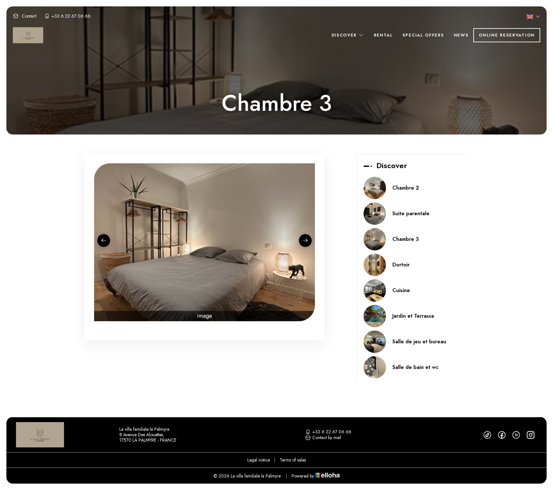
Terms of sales (293, 460)
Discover (345, 35)
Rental (383, 35)
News (461, 35)
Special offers (423, 35)
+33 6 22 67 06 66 (331, 432)
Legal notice (258, 460)
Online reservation (507, 35)
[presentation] (103, 240)
